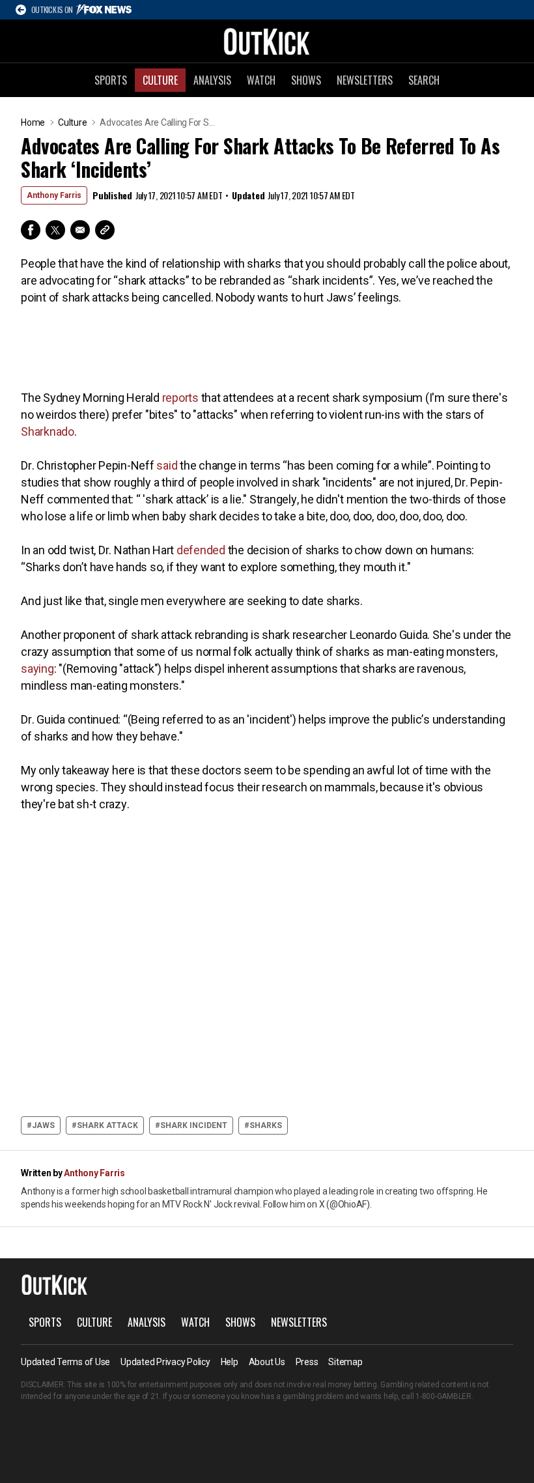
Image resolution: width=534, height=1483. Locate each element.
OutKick (267, 41)
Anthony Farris (54, 195)
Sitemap (345, 1362)
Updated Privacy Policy (165, 1362)
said (166, 465)
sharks (265, 1125)
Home (33, 122)
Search (424, 80)
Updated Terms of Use (65, 1362)
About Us (267, 1362)
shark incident (193, 1125)
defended (200, 550)
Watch (261, 80)
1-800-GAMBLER (443, 1396)
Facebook (30, 230)
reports (180, 397)
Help (229, 1362)
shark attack (107, 1125)
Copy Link (105, 230)
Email (80, 230)
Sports (110, 80)
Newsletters (365, 80)
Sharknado (47, 431)
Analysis (212, 80)
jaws (43, 1125)
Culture (160, 80)
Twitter (55, 230)
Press (307, 1362)
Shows (306, 80)
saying (37, 668)
